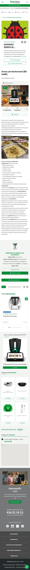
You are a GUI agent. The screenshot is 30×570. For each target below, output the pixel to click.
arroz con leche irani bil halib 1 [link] (22, 8)
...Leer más (23, 56)
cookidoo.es (11, 215)
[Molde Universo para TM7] (8, 408)
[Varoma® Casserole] (22, 384)
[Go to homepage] (15, 2)
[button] (27, 2)
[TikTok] (22, 526)
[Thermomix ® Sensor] (22, 408)
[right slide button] (27, 327)
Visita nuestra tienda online (14, 5)
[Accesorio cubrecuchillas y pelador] (8, 384)
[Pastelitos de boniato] (15, 304)
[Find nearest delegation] (2, 2)
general (12, 8)
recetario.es (13, 219)
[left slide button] (2, 327)
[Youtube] (12, 526)
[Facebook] (7, 526)
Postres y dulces (7, 311)
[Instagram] (17, 526)
